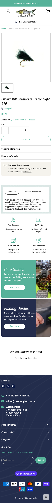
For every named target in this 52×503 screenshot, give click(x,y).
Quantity (4, 124)
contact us (27, 171)
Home (3, 29)
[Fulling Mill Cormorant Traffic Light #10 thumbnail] (7, 87)
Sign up (41, 460)
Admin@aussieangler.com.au (20, 401)
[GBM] (13, 386)
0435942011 (26, 395)
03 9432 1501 (32, 22)
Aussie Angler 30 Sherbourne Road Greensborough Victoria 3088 (16, 411)
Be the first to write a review (26, 358)
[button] (26, 358)
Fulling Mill (8, 108)
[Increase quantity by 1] (25, 130)
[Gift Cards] (38, 225)
